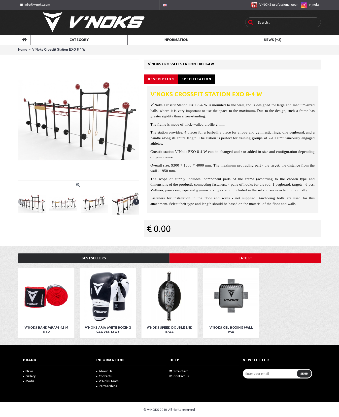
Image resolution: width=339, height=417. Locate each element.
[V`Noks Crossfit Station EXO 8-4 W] (78, 120)
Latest (245, 258)
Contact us (181, 376)
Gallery (30, 376)
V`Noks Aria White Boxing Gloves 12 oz (108, 329)
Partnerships (108, 386)
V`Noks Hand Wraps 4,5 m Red (46, 329)
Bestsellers (93, 258)
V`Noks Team (109, 381)
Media (30, 381)
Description (161, 79)
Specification (196, 79)
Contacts (105, 376)
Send (304, 373)
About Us (105, 371)
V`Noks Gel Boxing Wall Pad (231, 329)
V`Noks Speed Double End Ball (170, 329)
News (30, 371)
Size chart (180, 371)
